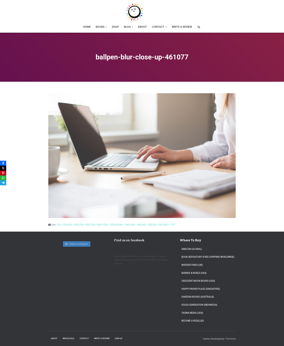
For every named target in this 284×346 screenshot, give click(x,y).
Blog (127, 26)
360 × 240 (136, 224)
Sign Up (118, 338)
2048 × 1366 (123, 224)
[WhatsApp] (3, 177)
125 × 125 (61, 224)
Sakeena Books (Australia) (197, 296)
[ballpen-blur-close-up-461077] (142, 155)
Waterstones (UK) (192, 265)
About (142, 26)
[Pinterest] (3, 173)
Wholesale (68, 338)
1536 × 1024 (108, 224)
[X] (3, 168)
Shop (115, 26)
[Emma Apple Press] (142, 12)
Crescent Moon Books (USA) (198, 281)
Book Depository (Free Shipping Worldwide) (207, 257)
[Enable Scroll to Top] (277, 339)
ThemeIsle (230, 338)
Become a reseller (192, 320)
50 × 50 (157, 224)
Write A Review (182, 26)
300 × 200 (73, 224)
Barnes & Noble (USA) (194, 273)
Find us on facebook (129, 240)
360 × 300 (147, 224)
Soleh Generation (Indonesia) (199, 304)
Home (87, 26)
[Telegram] (3, 182)
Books (100, 26)
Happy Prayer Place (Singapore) (200, 289)
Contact (158, 26)
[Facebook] (3, 163)
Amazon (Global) (191, 249)
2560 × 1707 (169, 224)
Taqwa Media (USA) (192, 313)
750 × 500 (84, 224)
